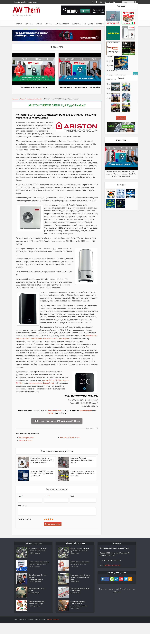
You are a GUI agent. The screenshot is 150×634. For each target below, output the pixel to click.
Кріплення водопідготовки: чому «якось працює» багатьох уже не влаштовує (82, 473)
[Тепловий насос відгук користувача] (33, 69)
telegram (126, 579)
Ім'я (20, 496)
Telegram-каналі (54, 410)
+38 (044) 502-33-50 (114, 560)
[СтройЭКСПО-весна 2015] (126, 107)
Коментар (22, 505)
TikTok (50, 413)
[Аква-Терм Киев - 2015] (115, 107)
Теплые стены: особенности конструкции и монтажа (79, 563)
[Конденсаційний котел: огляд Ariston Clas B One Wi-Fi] (80, 69)
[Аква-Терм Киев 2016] (115, 87)
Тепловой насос (25, 440)
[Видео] (126, 97)
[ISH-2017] (126, 87)
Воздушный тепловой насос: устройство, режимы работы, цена (80, 577)
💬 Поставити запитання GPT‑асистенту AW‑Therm (57, 421)
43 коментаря (74, 553)
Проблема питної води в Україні (37, 589)
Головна (19, 24)
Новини (39, 24)
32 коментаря (74, 566)
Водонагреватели (26, 437)
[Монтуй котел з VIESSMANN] (56, 35)
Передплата (88, 24)
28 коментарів (75, 582)
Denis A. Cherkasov (53, 619)
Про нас (28, 24)
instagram (103, 579)
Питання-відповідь (62, 24)
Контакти (99, 24)
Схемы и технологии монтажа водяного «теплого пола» (39, 563)
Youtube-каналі (85, 410)
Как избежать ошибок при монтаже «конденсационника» (37, 577)
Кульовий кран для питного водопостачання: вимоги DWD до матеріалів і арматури (42, 460)
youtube (121, 579)
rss (130, 579)
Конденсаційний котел (69, 437)
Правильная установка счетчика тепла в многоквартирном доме (78, 603)
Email (47, 496)
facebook (107, 579)
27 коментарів (74, 593)
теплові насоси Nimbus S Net (41, 383)
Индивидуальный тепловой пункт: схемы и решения (38, 550)
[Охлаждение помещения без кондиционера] (63, 592)
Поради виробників (34, 99)
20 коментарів (75, 608)
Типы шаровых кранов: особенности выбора (36, 602)
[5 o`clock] (115, 97)
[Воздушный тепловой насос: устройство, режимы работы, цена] (63, 579)
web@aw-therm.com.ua (112, 565)
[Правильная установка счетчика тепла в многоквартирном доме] (63, 605)
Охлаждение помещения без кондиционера (80, 589)
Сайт (72, 496)
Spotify (112, 579)
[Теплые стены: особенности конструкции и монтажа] (63, 565)
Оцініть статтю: (25, 519)
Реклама (75, 24)
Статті (47, 24)
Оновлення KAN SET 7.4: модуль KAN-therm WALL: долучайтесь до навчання (42, 473)
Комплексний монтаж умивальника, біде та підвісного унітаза (82, 460)
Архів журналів (32, 2)
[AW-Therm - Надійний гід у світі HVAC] (26, 8)
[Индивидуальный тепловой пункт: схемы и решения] (63, 552)
